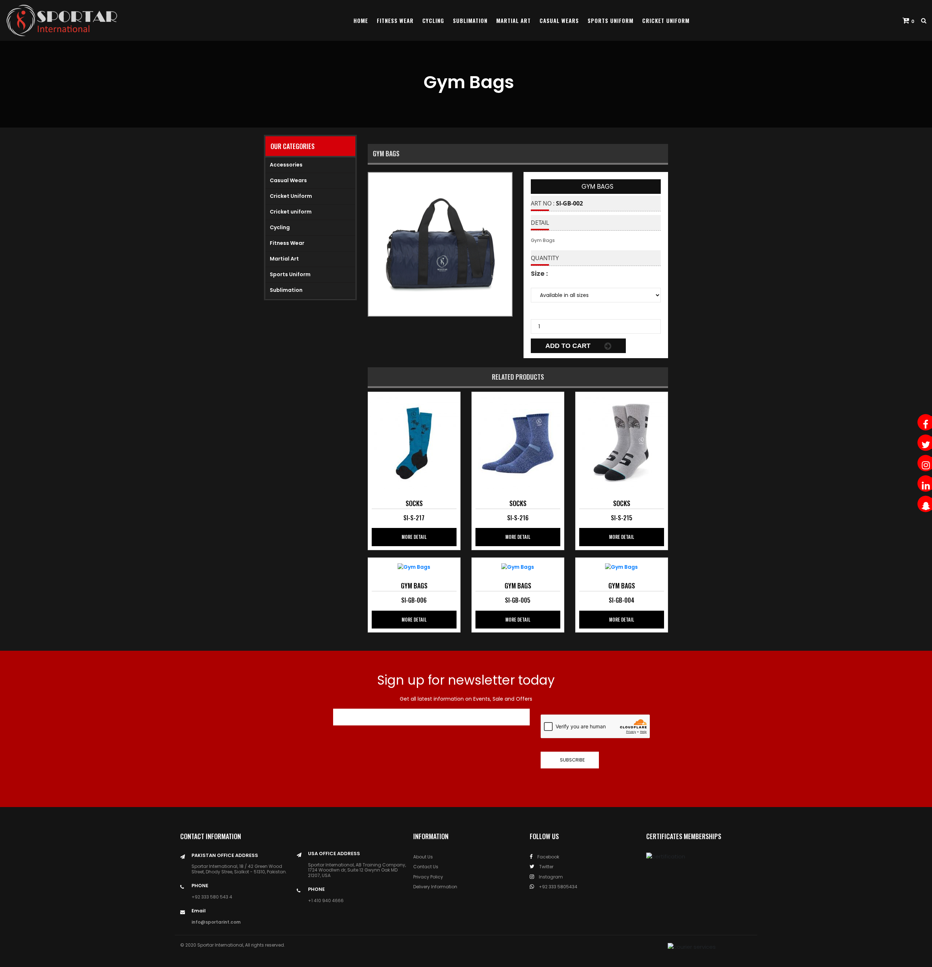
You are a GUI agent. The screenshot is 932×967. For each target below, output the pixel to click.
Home (361, 20)
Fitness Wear (395, 20)
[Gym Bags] (413, 442)
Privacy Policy (428, 877)
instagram (550, 877)
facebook (547, 857)
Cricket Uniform (666, 20)
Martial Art (513, 20)
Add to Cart (568, 345)
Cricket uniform (291, 211)
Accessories (286, 164)
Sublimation (470, 20)
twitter (545, 867)
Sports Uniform (610, 20)
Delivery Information (435, 887)
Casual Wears (559, 20)
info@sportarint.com (216, 922)
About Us (423, 857)
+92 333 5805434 (557, 887)
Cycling (433, 20)
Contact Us (425, 867)
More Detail (414, 536)
